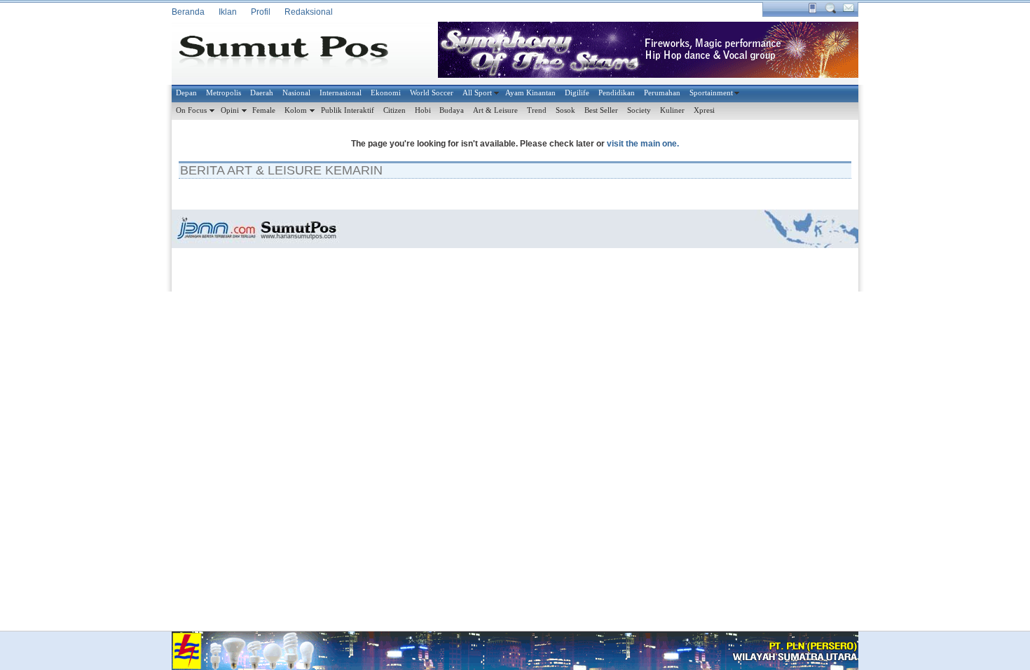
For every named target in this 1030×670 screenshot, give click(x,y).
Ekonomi (386, 92)
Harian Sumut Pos (294, 53)
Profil (260, 12)
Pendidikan (616, 92)
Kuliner (672, 110)
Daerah (261, 92)
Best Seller (601, 110)
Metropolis (223, 92)
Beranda (188, 12)
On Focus (191, 110)
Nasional (296, 92)
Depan (186, 92)
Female (263, 110)
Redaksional (308, 12)
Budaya (451, 110)
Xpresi (704, 110)
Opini (230, 110)
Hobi (423, 110)
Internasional (341, 92)
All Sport (477, 92)
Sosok (565, 110)
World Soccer (431, 92)
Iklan (228, 12)
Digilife (577, 92)
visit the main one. (643, 144)
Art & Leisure (495, 110)
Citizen (394, 110)
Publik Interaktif (347, 110)
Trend (537, 110)
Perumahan (662, 92)
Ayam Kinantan (530, 92)
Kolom (295, 110)
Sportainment (711, 92)
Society (639, 110)
